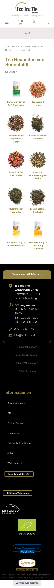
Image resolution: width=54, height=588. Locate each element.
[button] (7, 22)
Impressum (14, 433)
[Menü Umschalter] (27, 34)
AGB (10, 413)
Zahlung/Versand (16, 423)
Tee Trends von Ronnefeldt (25, 46)
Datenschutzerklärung (19, 443)
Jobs (10, 453)
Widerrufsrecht (15, 463)
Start (7, 46)
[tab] (27, 274)
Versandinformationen (43, 577)
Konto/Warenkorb (17, 403)
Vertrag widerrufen (27, 583)
